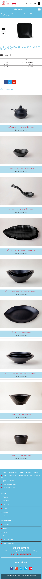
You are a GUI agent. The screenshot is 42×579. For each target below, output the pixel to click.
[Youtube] (30, 568)
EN (31, 3)
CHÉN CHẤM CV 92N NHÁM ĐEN (21, 168)
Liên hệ (5, 516)
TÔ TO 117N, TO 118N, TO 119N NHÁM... (21, 373)
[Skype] (25, 568)
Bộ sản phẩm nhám (27, 14)
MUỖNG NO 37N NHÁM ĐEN (21, 209)
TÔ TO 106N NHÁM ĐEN (21, 414)
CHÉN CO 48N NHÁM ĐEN (21, 455)
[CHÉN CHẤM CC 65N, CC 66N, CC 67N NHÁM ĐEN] (24, 31)
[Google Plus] (16, 568)
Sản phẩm (14, 14)
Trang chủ (4, 14)
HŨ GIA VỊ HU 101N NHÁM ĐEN (21, 127)
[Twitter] (21, 568)
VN (35, 3)
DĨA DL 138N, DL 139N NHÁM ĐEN (21, 250)
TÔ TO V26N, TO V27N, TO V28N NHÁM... (21, 291)
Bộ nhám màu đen (11, 16)
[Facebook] (11, 568)
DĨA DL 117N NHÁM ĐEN (21, 332)
